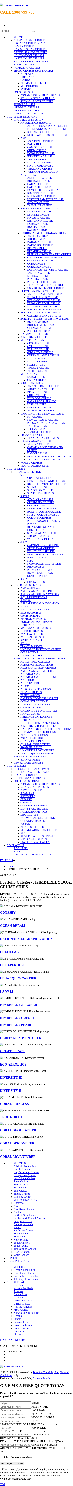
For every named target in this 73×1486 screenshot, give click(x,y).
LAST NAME (39, 1410)
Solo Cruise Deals (23, 1288)
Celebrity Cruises (23, 1300)
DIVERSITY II (10, 1090)
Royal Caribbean (23, 1325)
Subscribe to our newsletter (17, 1457)
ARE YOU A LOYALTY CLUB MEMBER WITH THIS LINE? (35, 1448)
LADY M (6, 991)
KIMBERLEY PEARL (16, 1025)
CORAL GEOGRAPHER (18, 1130)
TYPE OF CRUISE (11, 1431)
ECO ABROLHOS (13, 1064)
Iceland (17, 1227)
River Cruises (21, 1181)
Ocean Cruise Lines (24, 1269)
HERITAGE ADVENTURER (20, 1038)
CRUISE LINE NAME (44, 1444)
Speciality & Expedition (26, 1276)
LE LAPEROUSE (12, 965)
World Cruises (21, 1254)
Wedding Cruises (23, 1196)
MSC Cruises (21, 1309)
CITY (34, 1420)
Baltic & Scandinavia (25, 1215)
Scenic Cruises (21, 1328)
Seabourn (19, 1331)
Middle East (20, 1236)
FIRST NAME (39, 1406)
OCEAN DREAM (12, 925)
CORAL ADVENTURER (18, 1156)
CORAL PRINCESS (14, 1104)
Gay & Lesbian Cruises (26, 1172)
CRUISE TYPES (16, 1163)
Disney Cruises (22, 1303)
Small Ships (20, 1187)
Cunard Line (20, 1294)
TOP (2, 1484)
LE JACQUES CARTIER (18, 978)
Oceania (18, 1315)
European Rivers (23, 1221)
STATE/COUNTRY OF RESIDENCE (21, 1424)
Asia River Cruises (24, 1209)
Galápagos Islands (23, 1224)
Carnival (18, 1297)
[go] (33, 31)
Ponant (17, 1318)
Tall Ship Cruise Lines (26, 1279)
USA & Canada (22, 1251)
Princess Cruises (22, 1321)
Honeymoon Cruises (25, 1175)
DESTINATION (40, 1434)
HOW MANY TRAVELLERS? (17, 1438)
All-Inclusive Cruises (25, 1166)
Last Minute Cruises (24, 1178)
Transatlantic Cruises (25, 1248)
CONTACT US (15, 1258)
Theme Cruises (22, 1193)
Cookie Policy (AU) (18, 1261)
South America (22, 1242)
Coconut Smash (41, 1378)
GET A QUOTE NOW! (12, 1463)
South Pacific (21, 1245)
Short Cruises (21, 1184)
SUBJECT (37, 1403)
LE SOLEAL (9, 952)
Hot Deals (19, 1285)
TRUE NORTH (11, 1117)
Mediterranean (21, 1233)
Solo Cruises (20, 1190)
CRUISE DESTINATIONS (22, 1199)
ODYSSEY (8, 912)
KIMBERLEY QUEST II (17, 1018)
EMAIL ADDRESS (42, 1413)
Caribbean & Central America (29, 1218)
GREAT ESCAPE (12, 1051)
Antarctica (19, 1202)
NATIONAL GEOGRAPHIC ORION (26, 939)
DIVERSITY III (11, 1077)
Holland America (23, 1306)
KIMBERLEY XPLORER (18, 1004)
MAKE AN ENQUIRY (13, 1340)
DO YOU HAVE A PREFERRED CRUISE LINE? (28, 1441)
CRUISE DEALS (16, 1282)
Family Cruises (22, 1169)
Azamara (18, 1291)
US (6, 860)
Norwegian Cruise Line (26, 1312)
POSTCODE (38, 1427)
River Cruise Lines (24, 1273)
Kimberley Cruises (24, 1230)
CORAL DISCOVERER (17, 1143)
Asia (16, 1205)
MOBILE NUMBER (42, 1417)
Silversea (18, 1334)
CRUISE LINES (16, 1266)
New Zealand (21, 1239)
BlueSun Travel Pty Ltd (46, 1372)
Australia (18, 1212)
